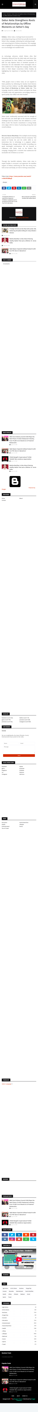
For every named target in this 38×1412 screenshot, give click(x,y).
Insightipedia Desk (8, 30)
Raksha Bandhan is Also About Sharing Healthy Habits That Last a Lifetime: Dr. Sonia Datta (22, 241)
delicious (21, 774)
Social (21, 826)
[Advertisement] (19, 326)
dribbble (21, 770)
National (23, 1294)
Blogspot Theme (18, 1399)
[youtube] (19, 1239)
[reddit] (26, 1235)
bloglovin (4, 770)
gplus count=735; (6, 719)
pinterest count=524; (7, 721)
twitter (21, 766)
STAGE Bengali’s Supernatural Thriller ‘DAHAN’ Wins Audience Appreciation (20, 458)
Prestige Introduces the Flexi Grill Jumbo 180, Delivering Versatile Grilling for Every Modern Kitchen (22, 231)
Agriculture (5, 1288)
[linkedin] (19, 1235)
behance (21, 772)
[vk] (5, 1239)
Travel (9, 1297)
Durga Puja (28, 1288)
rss (2, 772)
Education (4, 822)
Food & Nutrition (23, 822)
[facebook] (5, 1235)
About (21, 498)
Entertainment (5, 826)
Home (4, 14)
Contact (4, 500)
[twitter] (12, 1235)
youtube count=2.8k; (24, 719)
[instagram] (12, 1239)
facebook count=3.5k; (7, 718)
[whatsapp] (26, 1239)
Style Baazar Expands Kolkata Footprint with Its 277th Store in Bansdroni (22, 250)
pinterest (21, 768)
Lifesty (10, 1294)
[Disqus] (19, 406)
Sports (4, 1297)
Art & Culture (14, 1288)
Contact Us (24, 1396)
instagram (4, 774)
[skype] (33, 1239)
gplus (3, 768)
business (21, 1288)
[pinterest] (33, 1235)
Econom (5, 1291)
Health (3, 824)
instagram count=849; (25, 721)
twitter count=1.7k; (24, 718)
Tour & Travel (5, 828)
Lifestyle (9, 14)
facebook (4, 766)
